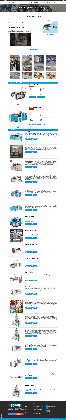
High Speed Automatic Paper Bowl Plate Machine (38, 411)
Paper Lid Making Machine (29, 188)
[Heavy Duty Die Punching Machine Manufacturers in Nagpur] (16, 348)
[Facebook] (63, 0)
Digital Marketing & (51, 419)
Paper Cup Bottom (27, 314)
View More (34, 138)
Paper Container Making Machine (30, 202)
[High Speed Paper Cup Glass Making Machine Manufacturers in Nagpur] (16, 264)
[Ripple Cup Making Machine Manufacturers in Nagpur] (16, 165)
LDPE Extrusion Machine (28, 371)
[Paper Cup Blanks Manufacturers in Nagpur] (16, 306)
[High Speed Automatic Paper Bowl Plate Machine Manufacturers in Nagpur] (16, 179)
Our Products (42, 2)
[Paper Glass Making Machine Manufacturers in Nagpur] (16, 278)
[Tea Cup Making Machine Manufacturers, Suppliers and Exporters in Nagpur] (18, 93)
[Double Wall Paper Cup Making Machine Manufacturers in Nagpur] (16, 362)
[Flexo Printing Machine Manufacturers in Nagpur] (16, 292)
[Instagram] (20, 414)
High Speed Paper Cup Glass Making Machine (31, 258)
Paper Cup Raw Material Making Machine (31, 244)
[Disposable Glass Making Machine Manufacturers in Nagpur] (16, 151)
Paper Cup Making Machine (29, 131)
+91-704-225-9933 (4, 0)
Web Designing (46, 419)
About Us (26, 406)
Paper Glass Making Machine (29, 272)
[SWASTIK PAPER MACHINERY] (11, 2)
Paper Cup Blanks (27, 300)
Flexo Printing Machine (28, 286)
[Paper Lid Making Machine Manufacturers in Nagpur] (16, 193)
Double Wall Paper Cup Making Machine (30, 357)
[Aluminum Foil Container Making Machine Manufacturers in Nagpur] (16, 235)
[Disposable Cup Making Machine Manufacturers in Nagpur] (16, 390)
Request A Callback (41, 124)
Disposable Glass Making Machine (30, 145)
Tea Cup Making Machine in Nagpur (34, 84)
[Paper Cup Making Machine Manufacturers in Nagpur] (16, 137)
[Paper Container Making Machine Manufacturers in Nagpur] (16, 207)
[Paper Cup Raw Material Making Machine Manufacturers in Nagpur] (16, 250)
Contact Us (55, 2)
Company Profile (36, 2)
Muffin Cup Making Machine (29, 328)
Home (31, 2)
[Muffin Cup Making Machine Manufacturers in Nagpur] (16, 334)
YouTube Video (32, 86)
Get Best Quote (33, 124)
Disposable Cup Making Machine (29, 385)
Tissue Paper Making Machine (29, 216)
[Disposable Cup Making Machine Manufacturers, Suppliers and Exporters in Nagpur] (18, 115)
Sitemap (26, 412)
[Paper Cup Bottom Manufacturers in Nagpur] (16, 320)
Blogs (47, 2)
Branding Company (55, 419)
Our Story (50, 2)
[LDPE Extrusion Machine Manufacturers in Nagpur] (16, 376)
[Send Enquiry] (1, 417)
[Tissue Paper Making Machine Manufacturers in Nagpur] (16, 221)
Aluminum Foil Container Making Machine (31, 230)
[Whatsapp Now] (1, 415)
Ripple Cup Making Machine (29, 159)
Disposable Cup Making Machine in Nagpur (35, 107)
